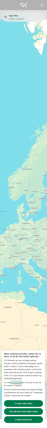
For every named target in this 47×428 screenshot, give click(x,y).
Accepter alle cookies (23, 403)
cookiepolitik (16, 382)
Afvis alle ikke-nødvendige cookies (23, 411)
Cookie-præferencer (23, 419)
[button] (41, 5)
